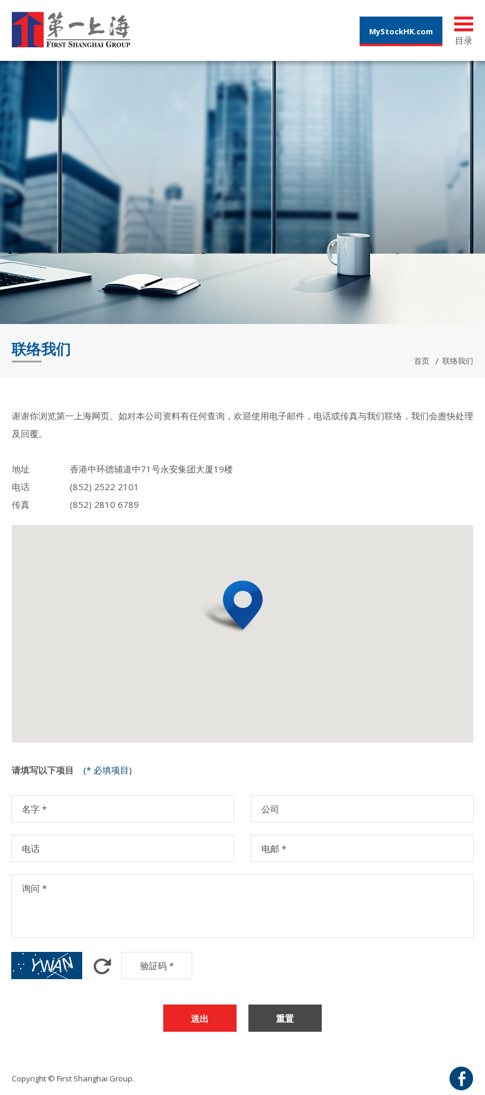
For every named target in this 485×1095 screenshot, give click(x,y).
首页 (421, 360)
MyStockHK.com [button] (401, 31)
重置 (285, 1018)
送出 (200, 1018)
